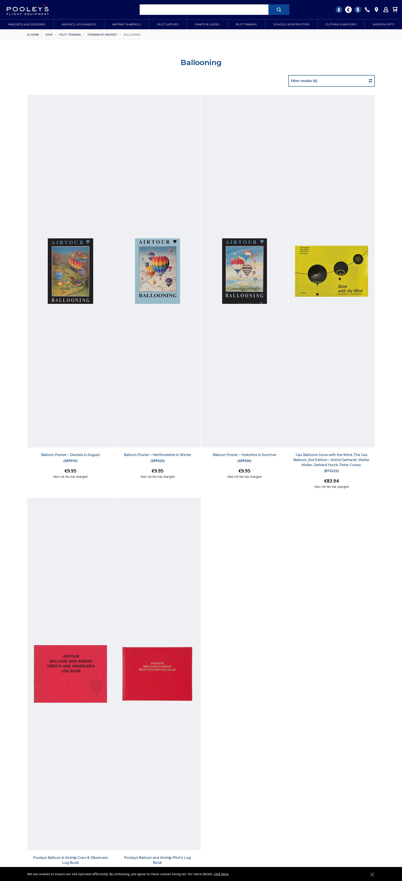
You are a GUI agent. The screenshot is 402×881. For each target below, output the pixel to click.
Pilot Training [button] (246, 24)
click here (221, 874)
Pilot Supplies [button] (168, 24)
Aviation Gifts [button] (383, 24)
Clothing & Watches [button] (341, 24)
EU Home (33, 34)
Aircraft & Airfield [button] (126, 24)
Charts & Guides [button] (207, 24)
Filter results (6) (304, 80)
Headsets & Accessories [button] (26, 24)
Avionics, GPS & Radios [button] (79, 24)
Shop (49, 34)
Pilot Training (70, 34)
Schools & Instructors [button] (291, 24)
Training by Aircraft (102, 34)
